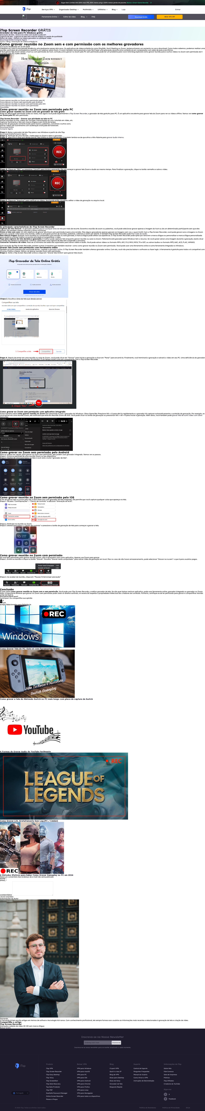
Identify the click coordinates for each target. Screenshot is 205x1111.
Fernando (4, 47)
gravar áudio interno (115, 137)
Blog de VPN (114, 1075)
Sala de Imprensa (170, 1075)
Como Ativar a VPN (141, 1078)
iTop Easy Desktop (53, 1075)
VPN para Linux (82, 1090)
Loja (123, 10)
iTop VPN (49, 1068)
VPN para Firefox (83, 1087)
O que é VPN (114, 1068)
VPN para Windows (84, 1068)
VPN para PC (82, 1075)
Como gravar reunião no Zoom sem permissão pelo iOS (23, 104)
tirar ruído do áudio (139, 234)
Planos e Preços (52, 1099)
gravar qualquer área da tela (51, 229)
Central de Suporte (140, 1068)
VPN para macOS (83, 1071)
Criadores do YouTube (172, 1084)
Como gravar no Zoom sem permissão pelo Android (21, 102)
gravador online (55, 249)
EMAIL (3, 880)
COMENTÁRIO (6, 895)
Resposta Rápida (116, 1087)
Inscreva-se (116, 1042)
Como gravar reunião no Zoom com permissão (19, 105)
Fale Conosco (169, 1071)
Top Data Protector (53, 1087)
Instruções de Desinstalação (144, 1081)
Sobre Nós (167, 1068)
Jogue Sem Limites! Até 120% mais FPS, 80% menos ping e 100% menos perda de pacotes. (104, 3)
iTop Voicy (50, 1078)
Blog (9, 41)
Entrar (177, 10)
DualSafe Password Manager (56, 1093)
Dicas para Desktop (117, 1078)
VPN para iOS (82, 1078)
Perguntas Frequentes (141, 1071)
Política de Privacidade (171, 1108)
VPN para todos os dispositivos (88, 1096)
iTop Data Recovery (53, 1084)
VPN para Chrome (83, 1084)
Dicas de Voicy (115, 1081)
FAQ (93, 17)
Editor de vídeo (69, 17)
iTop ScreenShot (52, 1081)
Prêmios (167, 1078)
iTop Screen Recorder (78, 113)
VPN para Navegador (85, 1093)
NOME (3, 878)
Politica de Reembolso (147, 1108)
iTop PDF (49, 1090)
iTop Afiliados (169, 1081)
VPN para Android (83, 1081)
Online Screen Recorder (54, 1096)
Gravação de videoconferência (24, 41)
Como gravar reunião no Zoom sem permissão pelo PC (22, 100)
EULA (188, 1108)
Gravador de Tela (116, 1084)
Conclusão (4, 107)
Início (2, 41)
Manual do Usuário (140, 1075)
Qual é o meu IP (115, 1071)
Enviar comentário (7, 897)
